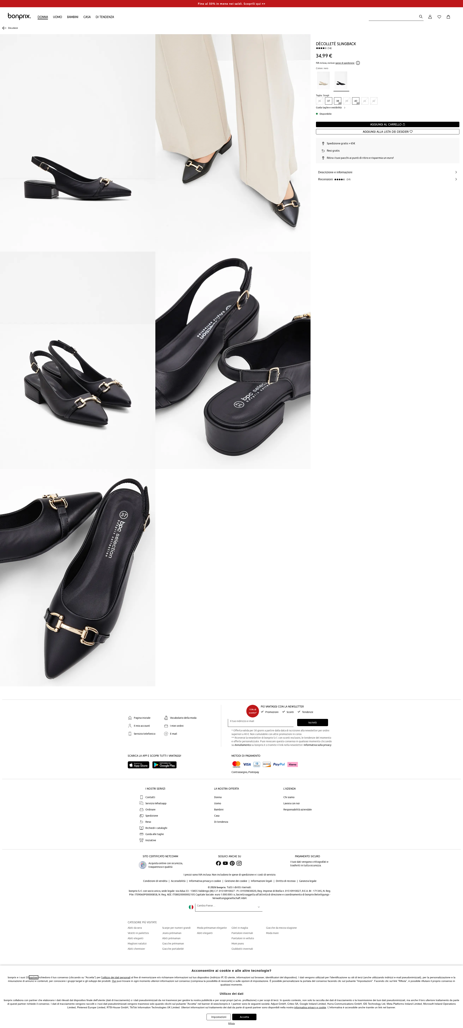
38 (337, 100)
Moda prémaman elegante (212, 927)
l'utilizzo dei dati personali (115, 977)
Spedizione (151, 815)
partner (33, 977)
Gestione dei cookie (236, 881)
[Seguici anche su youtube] (225, 863)
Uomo (57, 17)
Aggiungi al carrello (386, 124)
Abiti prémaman (171, 938)
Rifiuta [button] (231, 1023)
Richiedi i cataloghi (156, 828)
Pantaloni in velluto (243, 938)
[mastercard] (236, 764)
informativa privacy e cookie (310, 1007)
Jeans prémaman (171, 933)
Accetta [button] (244, 1016)
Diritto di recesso (286, 881)
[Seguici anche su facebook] (218, 863)
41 (364, 100)
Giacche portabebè (173, 948)
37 (328, 100)
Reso (148, 821)
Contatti (150, 797)
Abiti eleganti (135, 938)
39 (346, 100)
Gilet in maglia (240, 927)
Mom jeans (238, 943)
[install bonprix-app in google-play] (166, 764)
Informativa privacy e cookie (205, 881)
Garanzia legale (308, 881)
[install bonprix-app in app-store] (140, 764)
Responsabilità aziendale (297, 809)
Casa (87, 17)
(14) (330, 48)
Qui (114, 981)
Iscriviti (312, 722)
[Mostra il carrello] (449, 19)
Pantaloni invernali (242, 933)
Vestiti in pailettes (138, 933)
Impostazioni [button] (218, 1016)
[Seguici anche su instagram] (239, 863)
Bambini (72, 17)
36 (319, 100)
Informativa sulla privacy (317, 745)
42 (373, 100)
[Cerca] (421, 17)
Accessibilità (178, 881)
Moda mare (272, 933)
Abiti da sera (135, 927)
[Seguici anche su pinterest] (232, 863)
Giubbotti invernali (242, 948)
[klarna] (292, 764)
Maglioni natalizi (137, 943)
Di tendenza (105, 17)
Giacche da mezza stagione (281, 927)
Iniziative (150, 840)
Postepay (253, 772)
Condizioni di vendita (155, 881)
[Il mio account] (430, 19)
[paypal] (279, 764)
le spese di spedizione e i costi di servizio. (252, 874)
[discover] (267, 764)
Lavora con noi (291, 803)
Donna (43, 17)
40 (355, 100)
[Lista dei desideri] (440, 19)
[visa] (247, 764)
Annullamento (243, 745)
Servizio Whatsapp (155, 803)
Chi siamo (288, 797)
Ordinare (150, 809)
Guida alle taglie (154, 834)
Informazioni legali (262, 881)
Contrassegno (239, 772)
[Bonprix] (19, 19)
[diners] (256, 764)
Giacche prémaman (173, 943)
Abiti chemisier (136, 948)
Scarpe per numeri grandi (176, 927)
